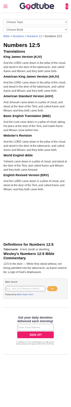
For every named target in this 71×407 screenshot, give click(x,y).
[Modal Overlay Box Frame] (35, 331)
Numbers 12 (34, 36)
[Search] (66, 6)
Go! (52, 288)
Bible (6, 36)
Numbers (18, 36)
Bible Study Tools (25, 294)
